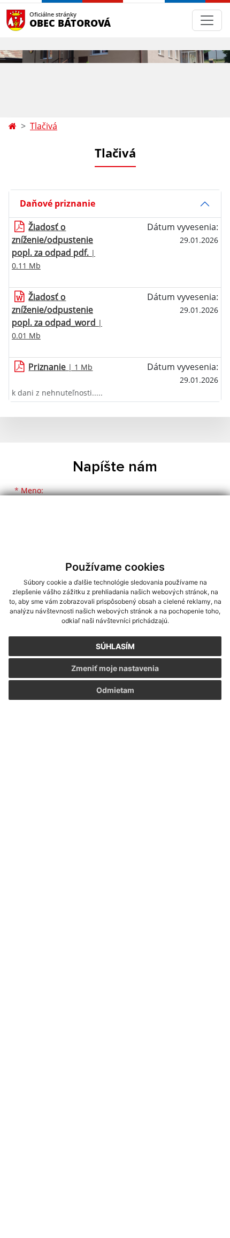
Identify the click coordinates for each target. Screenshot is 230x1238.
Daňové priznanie (57, 203)
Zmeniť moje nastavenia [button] (115, 668)
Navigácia (32, 20)
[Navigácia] (207, 20)
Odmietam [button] (115, 690)
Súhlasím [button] (115, 646)
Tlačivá (43, 126)
